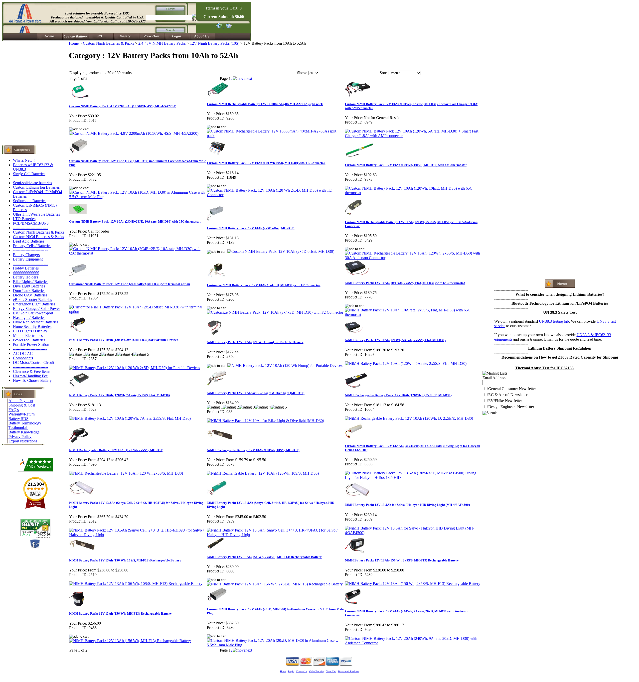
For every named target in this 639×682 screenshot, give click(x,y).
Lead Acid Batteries (28, 241)
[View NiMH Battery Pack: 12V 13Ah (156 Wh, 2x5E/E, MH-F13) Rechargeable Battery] (275, 584)
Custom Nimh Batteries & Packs (38, 232)
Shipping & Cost (21, 405)
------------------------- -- (30, 250)
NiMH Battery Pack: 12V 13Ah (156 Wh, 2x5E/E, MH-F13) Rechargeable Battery (264, 557)
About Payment (20, 401)
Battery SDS (18, 418)
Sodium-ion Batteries (29, 201)
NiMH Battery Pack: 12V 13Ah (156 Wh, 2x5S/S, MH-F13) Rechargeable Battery (402, 560)
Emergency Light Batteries (34, 304)
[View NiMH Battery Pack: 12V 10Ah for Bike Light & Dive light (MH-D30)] (265, 420)
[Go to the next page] (242, 78)
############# (26, 273)
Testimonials (18, 427)
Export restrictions (22, 441)
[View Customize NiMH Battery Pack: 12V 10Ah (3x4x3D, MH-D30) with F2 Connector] (275, 312)
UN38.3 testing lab (554, 321)
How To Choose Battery (32, 380)
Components (23, 358)
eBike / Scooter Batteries (32, 299)
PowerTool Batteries (29, 340)
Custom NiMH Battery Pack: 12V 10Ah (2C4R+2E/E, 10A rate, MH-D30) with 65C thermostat (134, 221)
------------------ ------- (29, 178)
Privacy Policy (19, 436)
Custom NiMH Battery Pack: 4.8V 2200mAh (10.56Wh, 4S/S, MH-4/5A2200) (122, 106)
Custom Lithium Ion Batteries (36, 187)
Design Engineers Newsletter (511, 407)
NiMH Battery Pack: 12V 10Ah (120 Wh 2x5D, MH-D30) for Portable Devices (123, 340)
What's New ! (24, 160)
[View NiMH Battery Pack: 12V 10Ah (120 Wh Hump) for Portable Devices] (284, 365)
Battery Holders (25, 277)
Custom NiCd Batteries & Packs (38, 237)
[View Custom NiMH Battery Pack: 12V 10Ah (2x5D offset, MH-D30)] (280, 251)
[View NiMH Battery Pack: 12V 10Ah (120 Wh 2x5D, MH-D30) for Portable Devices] (134, 368)
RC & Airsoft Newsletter (507, 395)
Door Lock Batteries (29, 290)
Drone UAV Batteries (30, 295)
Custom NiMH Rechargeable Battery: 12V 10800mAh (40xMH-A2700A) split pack (265, 104)
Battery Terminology (24, 423)
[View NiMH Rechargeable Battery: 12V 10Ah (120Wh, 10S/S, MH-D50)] (263, 473)
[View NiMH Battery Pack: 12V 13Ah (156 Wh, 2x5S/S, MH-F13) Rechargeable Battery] (412, 583)
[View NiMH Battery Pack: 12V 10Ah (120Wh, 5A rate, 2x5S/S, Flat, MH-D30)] (406, 363)
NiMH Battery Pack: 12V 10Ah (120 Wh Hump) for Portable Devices (255, 342)
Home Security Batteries (32, 326)
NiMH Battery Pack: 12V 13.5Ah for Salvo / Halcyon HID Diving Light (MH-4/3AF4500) (407, 505)
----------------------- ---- (30, 228)
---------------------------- (30, 367)
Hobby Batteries (26, 268)
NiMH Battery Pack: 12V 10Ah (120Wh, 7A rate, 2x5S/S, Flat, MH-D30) (119, 395)
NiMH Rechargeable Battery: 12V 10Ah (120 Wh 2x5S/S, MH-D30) (116, 450)
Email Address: (494, 378)
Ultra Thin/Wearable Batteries (36, 214)
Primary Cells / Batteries (32, 246)
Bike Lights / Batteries (30, 281)
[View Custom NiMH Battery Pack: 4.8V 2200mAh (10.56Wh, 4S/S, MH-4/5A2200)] (133, 133)
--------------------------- (30, 349)
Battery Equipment (28, 259)
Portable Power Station (31, 344)
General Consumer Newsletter (512, 389)
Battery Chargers (26, 255)
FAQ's (13, 410)
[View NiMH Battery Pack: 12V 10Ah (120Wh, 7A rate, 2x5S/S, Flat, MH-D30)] (130, 418)
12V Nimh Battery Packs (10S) (214, 43)
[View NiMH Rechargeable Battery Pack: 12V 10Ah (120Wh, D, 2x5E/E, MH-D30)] (409, 418)
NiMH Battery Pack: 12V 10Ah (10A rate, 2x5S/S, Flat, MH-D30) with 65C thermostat (405, 283)
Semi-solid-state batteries (32, 183)
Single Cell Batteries (29, 174)
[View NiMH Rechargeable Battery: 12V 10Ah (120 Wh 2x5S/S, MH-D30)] (126, 473)
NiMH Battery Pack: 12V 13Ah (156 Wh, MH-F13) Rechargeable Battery (120, 613)
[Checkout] (218, 26)
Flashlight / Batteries (29, 317)
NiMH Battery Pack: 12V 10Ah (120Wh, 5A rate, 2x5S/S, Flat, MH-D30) (395, 340)
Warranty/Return (21, 414)
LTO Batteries (24, 219)
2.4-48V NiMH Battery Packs (162, 43)
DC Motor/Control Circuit (33, 362)
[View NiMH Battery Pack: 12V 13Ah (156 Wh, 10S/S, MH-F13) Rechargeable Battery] (135, 583)
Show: (302, 73)
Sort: (383, 73)
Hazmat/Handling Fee (30, 376)
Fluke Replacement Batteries (35, 322)
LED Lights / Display (30, 331)
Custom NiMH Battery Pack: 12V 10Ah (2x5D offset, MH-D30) (250, 228)
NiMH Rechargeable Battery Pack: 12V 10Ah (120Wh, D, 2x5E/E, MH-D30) (398, 395)
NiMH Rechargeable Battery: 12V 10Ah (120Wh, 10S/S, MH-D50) (253, 450)
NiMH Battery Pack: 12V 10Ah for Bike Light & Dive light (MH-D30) (255, 393)
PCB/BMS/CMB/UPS (31, 223)
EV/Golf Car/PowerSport (33, 313)
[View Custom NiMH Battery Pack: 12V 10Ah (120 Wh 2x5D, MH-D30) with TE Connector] (275, 195)
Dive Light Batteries (29, 286)
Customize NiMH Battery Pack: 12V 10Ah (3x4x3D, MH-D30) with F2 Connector (263, 285)
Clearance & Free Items (31, 371)
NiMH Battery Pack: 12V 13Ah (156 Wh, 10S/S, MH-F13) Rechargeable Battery (125, 560)
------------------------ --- (30, 264)
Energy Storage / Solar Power (36, 308)
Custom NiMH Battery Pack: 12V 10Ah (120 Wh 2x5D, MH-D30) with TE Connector (266, 163)
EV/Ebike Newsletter (505, 401)
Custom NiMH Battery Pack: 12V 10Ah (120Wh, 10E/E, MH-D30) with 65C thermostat (406, 165)
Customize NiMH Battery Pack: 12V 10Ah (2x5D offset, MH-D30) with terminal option (129, 284)
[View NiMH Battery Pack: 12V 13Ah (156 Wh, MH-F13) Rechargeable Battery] (130, 641)
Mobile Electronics (28, 335)
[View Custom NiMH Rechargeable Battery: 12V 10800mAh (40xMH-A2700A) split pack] (275, 136)
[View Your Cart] (228, 26)
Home (74, 43)
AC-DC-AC (23, 353)
